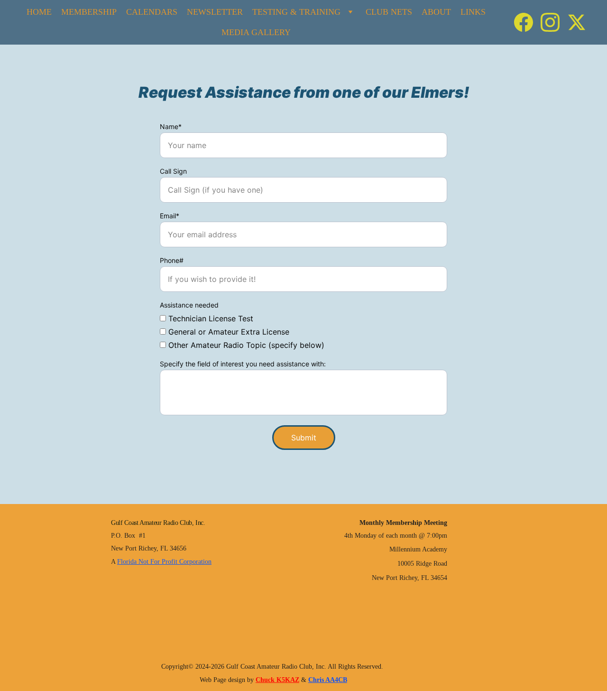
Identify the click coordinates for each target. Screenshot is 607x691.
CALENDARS (151, 12)
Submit (303, 437)
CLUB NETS (389, 12)
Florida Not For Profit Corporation (164, 561)
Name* (171, 126)
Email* (169, 216)
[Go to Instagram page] (554, 22)
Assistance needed (189, 305)
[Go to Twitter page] (576, 22)
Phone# (172, 260)
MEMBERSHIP (89, 12)
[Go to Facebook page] (527, 22)
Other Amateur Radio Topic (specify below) (245, 345)
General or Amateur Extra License (227, 331)
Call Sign (173, 171)
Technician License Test (209, 318)
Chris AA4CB (327, 679)
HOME (39, 12)
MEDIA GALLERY (256, 32)
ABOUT (436, 12)
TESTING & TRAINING (296, 12)
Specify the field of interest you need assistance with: (243, 364)
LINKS (473, 12)
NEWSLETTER (215, 12)
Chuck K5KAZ (277, 679)
